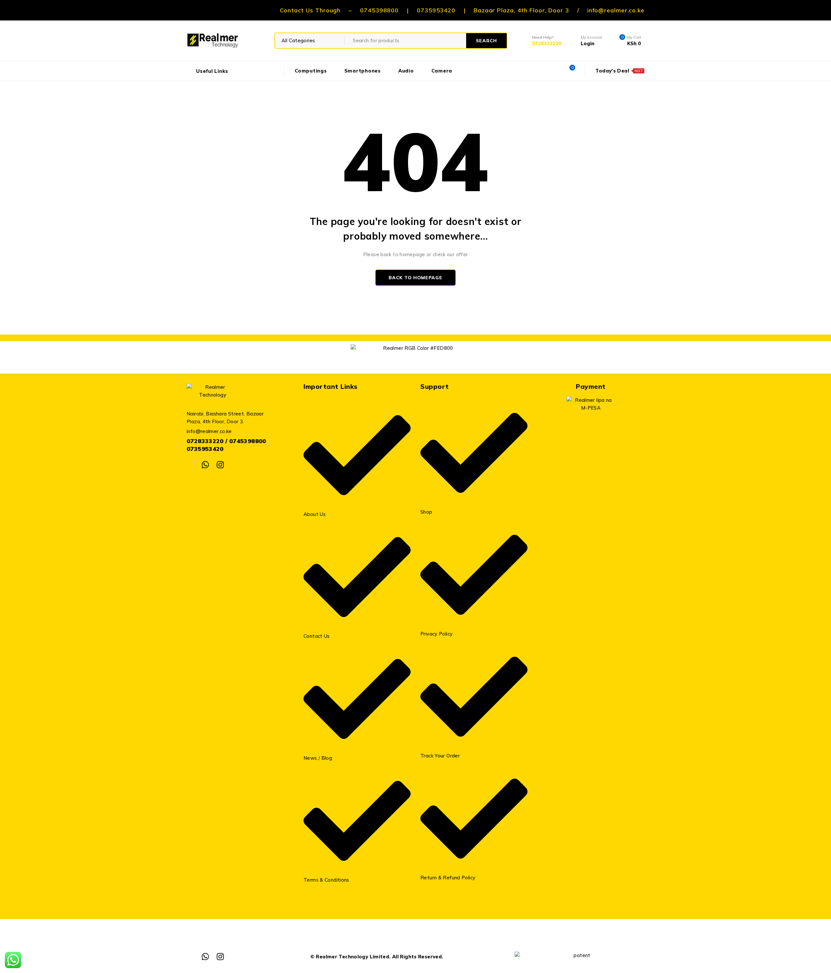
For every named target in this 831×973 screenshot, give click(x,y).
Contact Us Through (310, 10)
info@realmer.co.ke (615, 10)
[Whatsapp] (205, 465)
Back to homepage (415, 278)
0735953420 (436, 10)
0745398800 (379, 10)
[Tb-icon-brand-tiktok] (235, 465)
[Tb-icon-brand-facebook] (191, 465)
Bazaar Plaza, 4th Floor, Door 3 (521, 10)
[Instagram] (220, 465)
